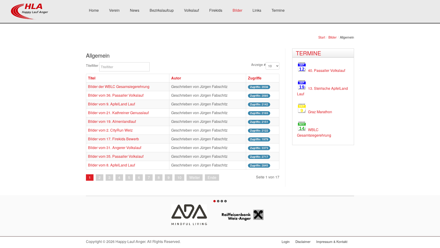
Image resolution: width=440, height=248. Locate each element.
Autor (176, 78)
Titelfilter (92, 65)
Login (286, 241)
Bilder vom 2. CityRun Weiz (110, 130)
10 (179, 177)
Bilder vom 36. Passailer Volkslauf (115, 95)
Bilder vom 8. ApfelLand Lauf (111, 165)
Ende (212, 177)
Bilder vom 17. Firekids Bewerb (113, 138)
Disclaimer (303, 241)
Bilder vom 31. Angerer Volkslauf (114, 147)
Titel (91, 78)
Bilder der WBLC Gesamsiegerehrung (118, 86)
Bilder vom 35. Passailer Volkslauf (115, 156)
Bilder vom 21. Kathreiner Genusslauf (118, 112)
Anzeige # (258, 64)
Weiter (194, 177)
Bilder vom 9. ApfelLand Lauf (111, 104)
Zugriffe (254, 78)
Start (321, 37)
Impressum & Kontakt (331, 241)
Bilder (332, 37)
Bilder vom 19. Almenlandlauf (112, 121)
